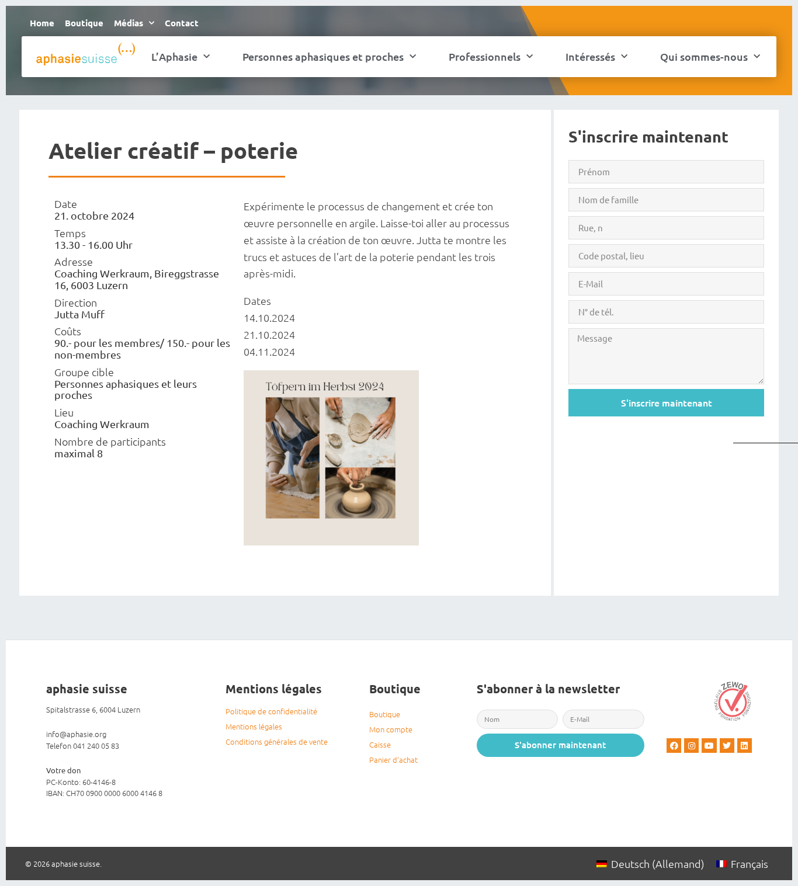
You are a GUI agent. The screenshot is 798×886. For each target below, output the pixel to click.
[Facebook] (674, 745)
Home (42, 23)
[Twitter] (727, 745)
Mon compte (390, 729)
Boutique (84, 23)
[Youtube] (709, 745)
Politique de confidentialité (271, 711)
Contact (182, 23)
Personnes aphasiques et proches (323, 56)
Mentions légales (253, 726)
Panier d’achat (393, 759)
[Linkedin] (744, 745)
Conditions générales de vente (276, 741)
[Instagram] (691, 745)
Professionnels (485, 56)
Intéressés (590, 56)
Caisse (380, 744)
